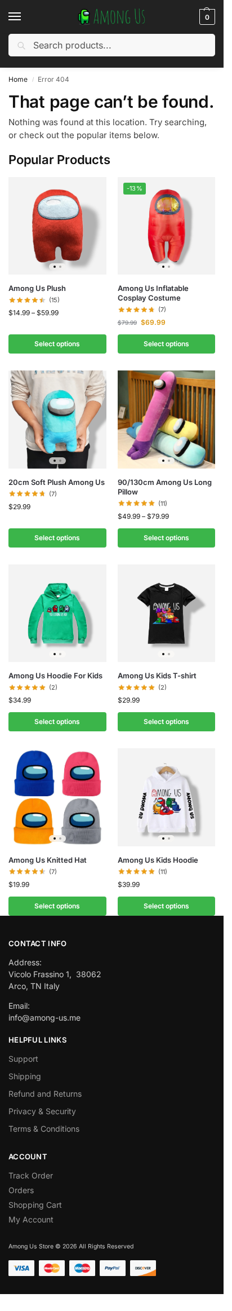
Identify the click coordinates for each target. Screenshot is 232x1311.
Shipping (24, 1076)
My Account (30, 1219)
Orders (21, 1190)
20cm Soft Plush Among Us (56, 482)
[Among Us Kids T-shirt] (167, 613)
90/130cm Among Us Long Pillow (165, 487)
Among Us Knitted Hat (47, 859)
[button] (206, 17)
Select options (57, 343)
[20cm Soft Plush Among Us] (57, 419)
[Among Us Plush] (57, 226)
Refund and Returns (45, 1093)
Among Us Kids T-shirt (157, 675)
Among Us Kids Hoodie (158, 859)
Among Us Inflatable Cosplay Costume (153, 293)
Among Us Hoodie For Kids (55, 675)
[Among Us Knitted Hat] (57, 797)
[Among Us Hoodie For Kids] (57, 613)
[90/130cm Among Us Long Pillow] (167, 419)
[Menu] (25, 16)
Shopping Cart (35, 1205)
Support (23, 1058)
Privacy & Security (42, 1111)
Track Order (30, 1175)
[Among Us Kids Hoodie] (167, 797)
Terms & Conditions (43, 1128)
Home (18, 79)
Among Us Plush (37, 288)
